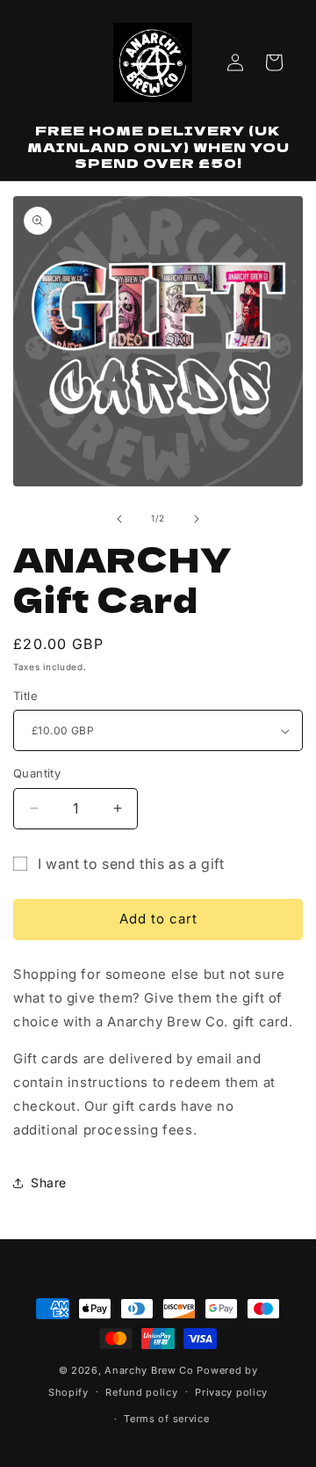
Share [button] (49, 1182)
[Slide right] (196, 519)
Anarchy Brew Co (149, 1370)
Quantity (37, 773)
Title (25, 696)
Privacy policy (231, 1392)
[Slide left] (119, 519)
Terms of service (166, 1418)
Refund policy (141, 1392)
